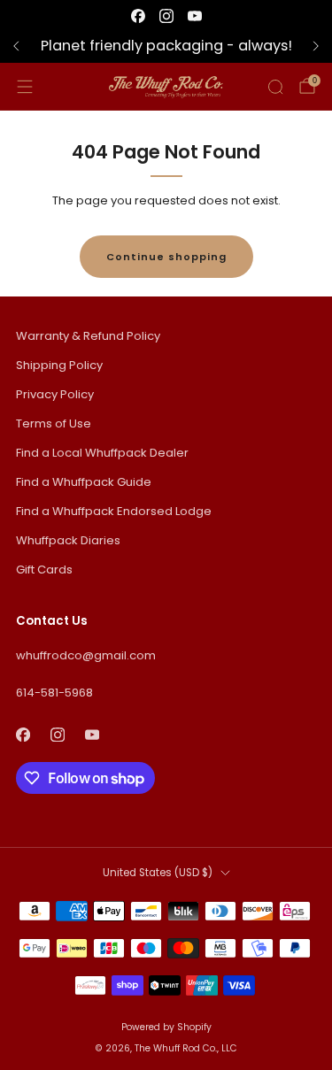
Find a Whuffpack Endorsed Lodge (114, 511)
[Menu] (25, 87)
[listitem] (166, 46)
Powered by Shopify (166, 1027)
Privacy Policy (55, 394)
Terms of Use (53, 423)
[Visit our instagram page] (166, 16)
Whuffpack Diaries (68, 540)
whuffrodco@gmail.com (86, 655)
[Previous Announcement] (16, 46)
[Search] (275, 87)
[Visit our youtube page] (195, 16)
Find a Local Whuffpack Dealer (102, 452)
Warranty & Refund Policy (88, 335)
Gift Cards (44, 569)
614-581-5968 (54, 692)
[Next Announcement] (316, 46)
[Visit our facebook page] (138, 16)
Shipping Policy (59, 365)
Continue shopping (166, 257)
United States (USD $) (157, 873)
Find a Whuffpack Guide (83, 481)
